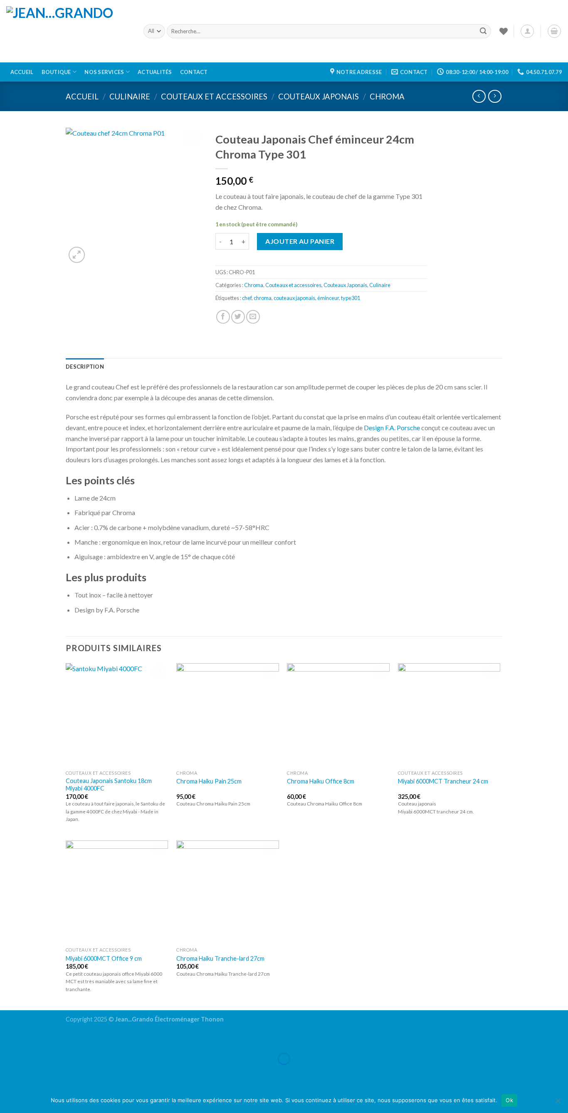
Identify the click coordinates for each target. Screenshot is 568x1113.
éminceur (328, 298)
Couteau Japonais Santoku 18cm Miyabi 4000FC (109, 784)
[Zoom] (77, 255)
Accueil (22, 72)
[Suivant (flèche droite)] (32, 1073)
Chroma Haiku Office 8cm (320, 781)
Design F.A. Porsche (392, 427)
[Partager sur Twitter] (238, 317)
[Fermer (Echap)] (8, 1038)
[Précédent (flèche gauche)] (8, 1073)
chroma (263, 298)
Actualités (155, 72)
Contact (194, 72)
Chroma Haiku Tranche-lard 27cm (220, 958)
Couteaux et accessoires (214, 96)
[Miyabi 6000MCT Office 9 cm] (117, 891)
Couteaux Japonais (318, 96)
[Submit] (483, 31)
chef (247, 298)
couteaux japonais (294, 298)
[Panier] (554, 31)
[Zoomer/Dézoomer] (32, 1038)
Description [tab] (85, 366)
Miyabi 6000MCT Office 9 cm (104, 958)
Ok (509, 1100)
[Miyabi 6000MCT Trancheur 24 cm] (449, 714)
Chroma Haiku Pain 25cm (209, 781)
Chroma (387, 96)
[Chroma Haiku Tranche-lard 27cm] (227, 891)
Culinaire (129, 96)
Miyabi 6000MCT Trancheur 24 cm (443, 781)
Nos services (104, 72)
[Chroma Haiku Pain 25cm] (227, 714)
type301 (350, 298)
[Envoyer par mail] (253, 317)
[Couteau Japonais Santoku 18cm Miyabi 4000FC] (117, 714)
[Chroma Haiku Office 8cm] (338, 714)
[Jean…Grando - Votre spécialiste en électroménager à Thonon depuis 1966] (68, 31)
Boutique (56, 72)
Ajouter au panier (299, 241)
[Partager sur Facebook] (223, 317)
